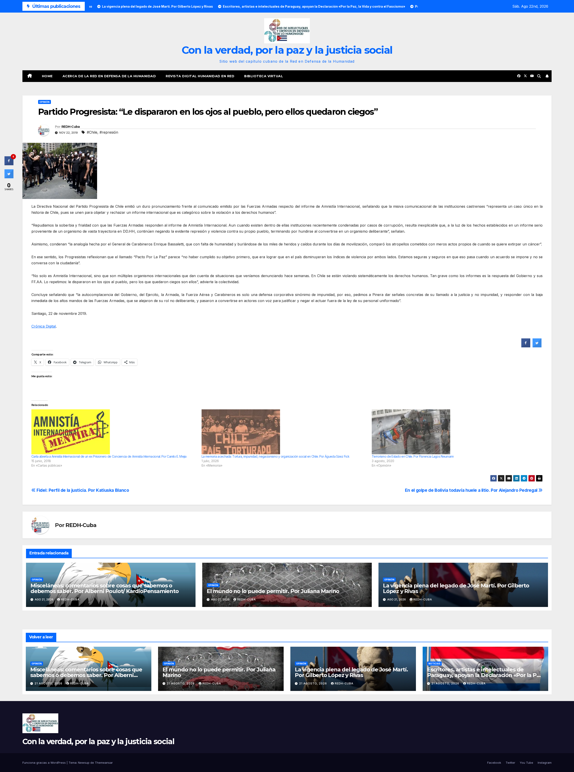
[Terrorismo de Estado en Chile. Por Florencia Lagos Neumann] (454, 431)
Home (47, 76)
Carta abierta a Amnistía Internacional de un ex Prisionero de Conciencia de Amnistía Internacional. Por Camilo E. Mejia (109, 456)
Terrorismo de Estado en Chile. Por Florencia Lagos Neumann (413, 456)
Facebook (494, 762)
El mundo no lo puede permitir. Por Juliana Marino (273, 591)
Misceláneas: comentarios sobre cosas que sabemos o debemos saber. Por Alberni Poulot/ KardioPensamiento (104, 588)
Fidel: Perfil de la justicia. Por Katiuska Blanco (82, 490)
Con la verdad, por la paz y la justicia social (287, 50)
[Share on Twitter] (537, 346)
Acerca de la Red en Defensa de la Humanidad (109, 76)
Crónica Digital (43, 326)
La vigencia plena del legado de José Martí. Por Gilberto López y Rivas (456, 588)
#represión (109, 132)
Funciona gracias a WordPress (44, 762)
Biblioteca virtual (263, 76)
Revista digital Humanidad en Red (200, 76)
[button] (539, 76)
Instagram (545, 762)
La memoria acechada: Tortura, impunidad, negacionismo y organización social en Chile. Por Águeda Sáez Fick (275, 456)
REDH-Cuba (70, 127)
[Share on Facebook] (525, 346)
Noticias (434, 663)
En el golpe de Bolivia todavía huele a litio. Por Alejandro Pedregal (472, 490)
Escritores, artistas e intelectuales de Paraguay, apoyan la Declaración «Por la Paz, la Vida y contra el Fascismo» (485, 675)
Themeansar (104, 762)
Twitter (510, 762)
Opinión (44, 102)
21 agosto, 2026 (49, 683)
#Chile (92, 132)
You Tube (526, 762)
